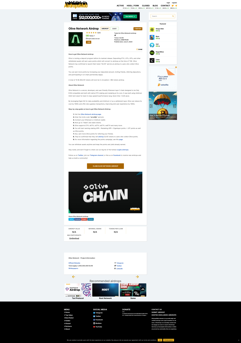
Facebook (116, 155)
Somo (133, 298)
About (67, 329)
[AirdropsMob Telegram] (94, 313)
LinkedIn (90, 219)
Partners (68, 326)
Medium (99, 323)
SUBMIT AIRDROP (158, 312)
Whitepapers (73, 268)
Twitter (80, 155)
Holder (67, 321)
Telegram (120, 263)
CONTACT (165, 6)
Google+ (84, 219)
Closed (68, 323)
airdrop (101, 137)
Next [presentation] (174, 106)
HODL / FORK (133, 6)
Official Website (74, 263)
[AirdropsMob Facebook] (94, 319)
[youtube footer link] (94, 327)
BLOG (155, 6)
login (168, 2)
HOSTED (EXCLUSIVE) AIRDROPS (164, 315)
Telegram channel (96, 155)
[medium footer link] (94, 323)
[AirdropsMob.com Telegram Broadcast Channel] (176, 5)
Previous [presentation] (151, 106)
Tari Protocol (78, 298)
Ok (160, 340)
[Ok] (239, 340)
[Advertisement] (105, 247)
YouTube (99, 327)
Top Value (69, 315)
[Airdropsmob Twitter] (94, 316)
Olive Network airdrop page (91, 114)
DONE (140, 49)
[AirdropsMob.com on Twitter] (173, 5)
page (121, 139)
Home (67, 312)
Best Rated (69, 318)
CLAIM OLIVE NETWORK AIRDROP (105, 166)
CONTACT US (157, 309)
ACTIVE (120, 6)
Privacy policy (169, 340)
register (174, 2)
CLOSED (146, 6)
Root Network (105, 298)
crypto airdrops (122, 150)
